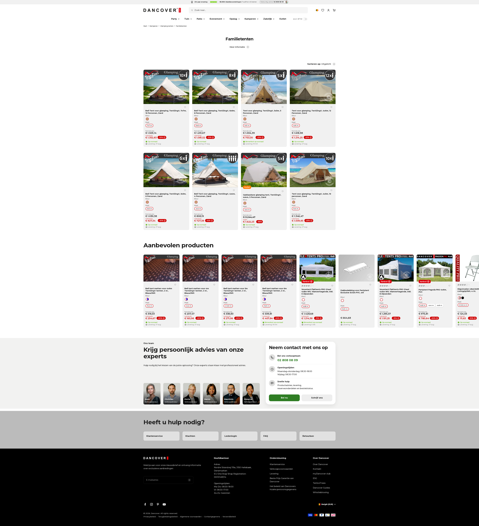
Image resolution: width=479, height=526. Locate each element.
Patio (199, 19)
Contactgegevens (212, 517)
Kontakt (317, 469)
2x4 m (188, 306)
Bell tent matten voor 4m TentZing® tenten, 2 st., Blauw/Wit (196, 290)
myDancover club (322, 474)
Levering (274, 474)
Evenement (216, 19)
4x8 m (305, 306)
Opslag (233, 19)
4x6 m (296, 125)
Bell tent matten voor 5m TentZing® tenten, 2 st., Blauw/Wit (236, 290)
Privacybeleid (149, 517)
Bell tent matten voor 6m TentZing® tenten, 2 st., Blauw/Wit (274, 290)
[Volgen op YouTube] (164, 504)
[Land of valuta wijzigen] (317, 10)
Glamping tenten (166, 26)
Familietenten (181, 26)
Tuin (186, 19)
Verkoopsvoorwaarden (281, 469)
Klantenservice (277, 464)
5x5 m (246, 125)
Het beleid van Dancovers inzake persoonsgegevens (283, 488)
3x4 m (149, 306)
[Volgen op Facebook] (145, 504)
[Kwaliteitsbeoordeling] (307, 286)
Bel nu (284, 398)
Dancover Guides (321, 488)
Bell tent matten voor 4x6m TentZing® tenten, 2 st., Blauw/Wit (158, 290)
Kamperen (250, 19)
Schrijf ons (317, 398)
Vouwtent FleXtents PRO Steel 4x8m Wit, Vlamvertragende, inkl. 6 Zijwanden (317, 291)
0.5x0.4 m (463, 305)
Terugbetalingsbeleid (168, 517)
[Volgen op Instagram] (151, 504)
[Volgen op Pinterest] (158, 504)
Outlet (282, 19)
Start (145, 26)
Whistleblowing (321, 492)
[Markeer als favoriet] (185, 107)
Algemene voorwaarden (191, 517)
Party (174, 19)
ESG (315, 478)
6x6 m (198, 125)
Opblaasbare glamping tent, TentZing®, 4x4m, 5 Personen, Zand (262, 196)
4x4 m (198, 209)
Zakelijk (267, 19)
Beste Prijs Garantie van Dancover (282, 480)
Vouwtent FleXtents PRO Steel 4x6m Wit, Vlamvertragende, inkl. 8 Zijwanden (395, 291)
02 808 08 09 (287, 360)
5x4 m (295, 209)
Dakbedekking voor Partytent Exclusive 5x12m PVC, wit (355, 291)
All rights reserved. (169, 513)
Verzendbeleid (229, 517)
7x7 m (149, 125)
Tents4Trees (319, 483)
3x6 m (266, 306)
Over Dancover (320, 464)
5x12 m (345, 309)
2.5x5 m (228, 306)
